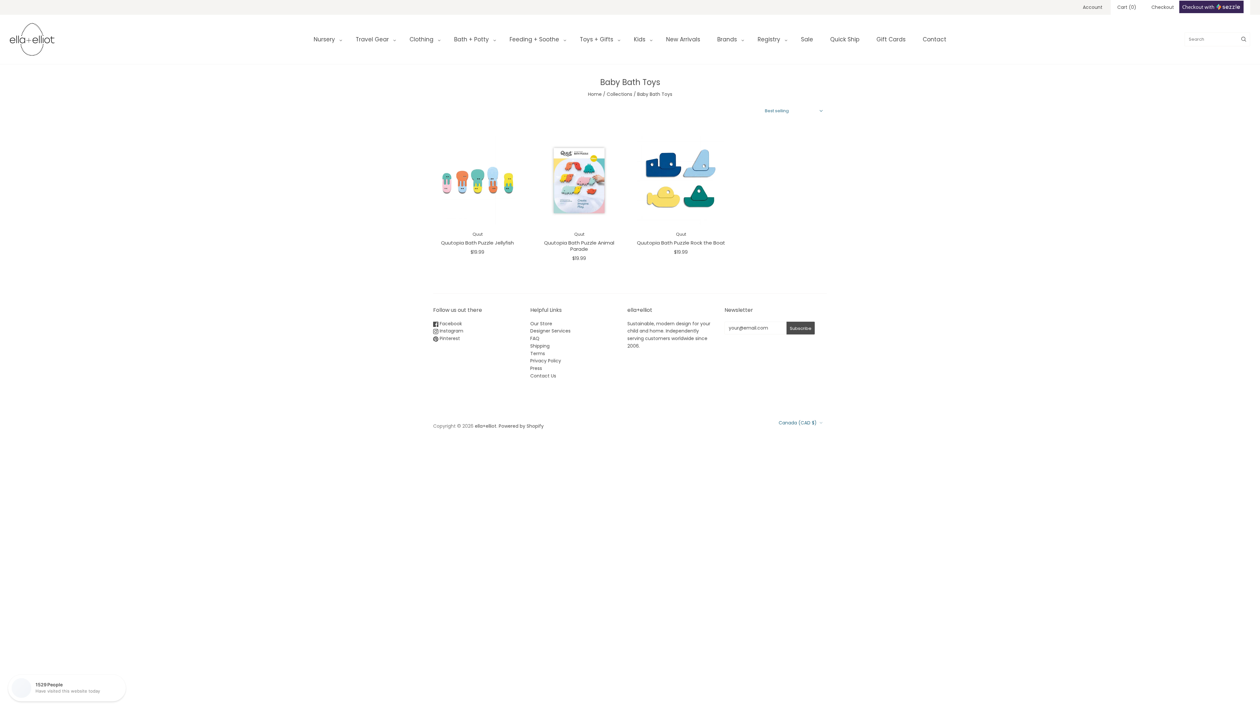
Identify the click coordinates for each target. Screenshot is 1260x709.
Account (1092, 7)
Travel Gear (372, 39)
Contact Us (543, 376)
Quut (477, 234)
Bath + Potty (471, 39)
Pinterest (449, 338)
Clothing (421, 39)
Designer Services (550, 331)
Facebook (450, 323)
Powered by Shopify (521, 426)
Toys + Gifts (596, 39)
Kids (639, 39)
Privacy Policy (545, 360)
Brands (727, 39)
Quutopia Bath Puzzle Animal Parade (579, 245)
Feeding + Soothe (534, 39)
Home (595, 94)
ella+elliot (485, 426)
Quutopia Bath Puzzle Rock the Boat (681, 242)
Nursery (324, 39)
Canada (798, 422)
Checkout (1162, 7)
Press (536, 368)
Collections (619, 94)
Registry (769, 39)
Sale (807, 39)
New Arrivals (683, 39)
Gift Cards (891, 39)
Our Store (541, 323)
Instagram (450, 331)
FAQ (534, 338)
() (1126, 7)
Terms (537, 353)
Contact (934, 39)
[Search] (1243, 39)
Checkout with (1199, 7)
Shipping (540, 346)
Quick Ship (844, 39)
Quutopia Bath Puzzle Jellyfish (477, 242)
